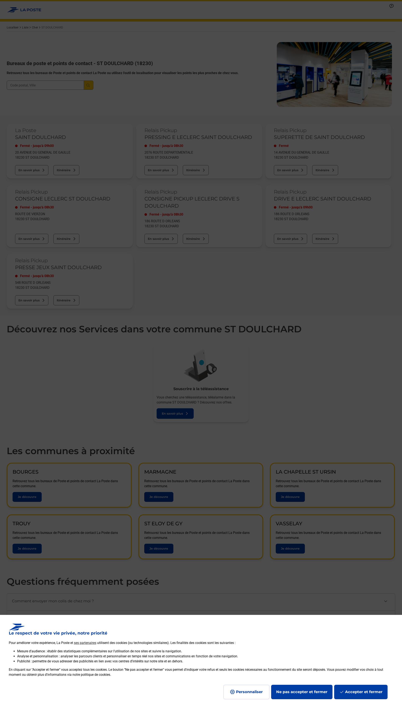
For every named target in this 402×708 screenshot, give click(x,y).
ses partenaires (85, 643)
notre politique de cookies (91, 675)
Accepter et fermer (364, 692)
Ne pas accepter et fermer (301, 692)
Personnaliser (249, 692)
